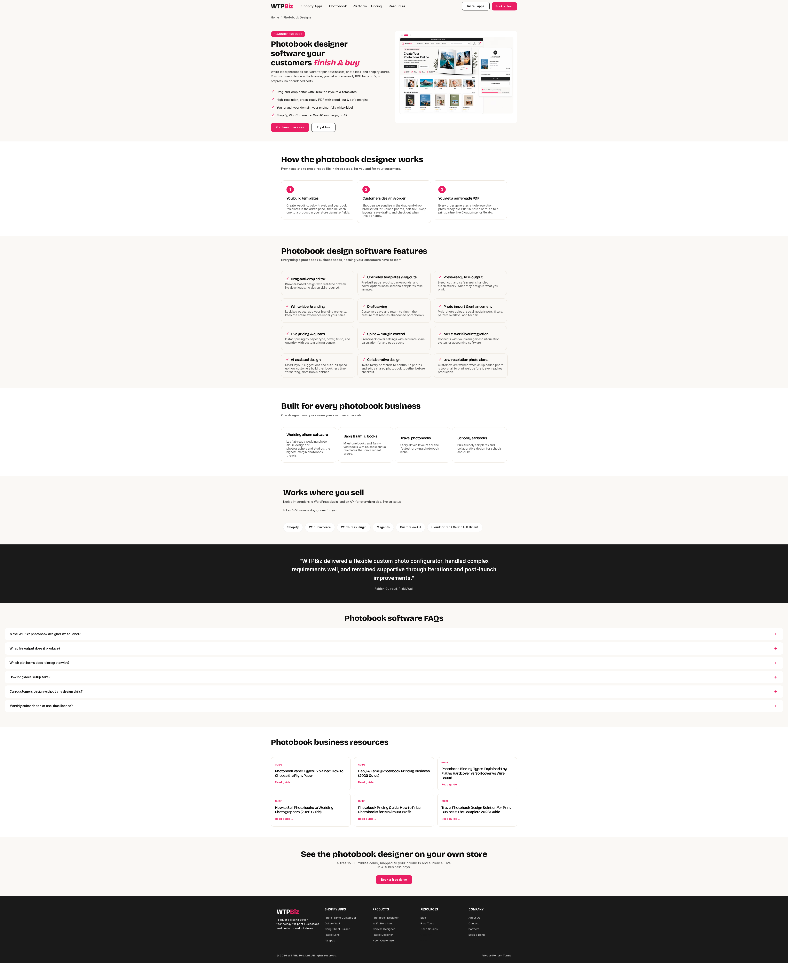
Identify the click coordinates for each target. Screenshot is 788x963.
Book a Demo (477, 934)
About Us (474, 917)
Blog (423, 917)
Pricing (424, 940)
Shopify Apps (312, 6)
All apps (330, 940)
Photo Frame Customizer (340, 917)
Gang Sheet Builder (337, 929)
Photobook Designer (386, 917)
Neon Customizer (384, 940)
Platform (360, 6)
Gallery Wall (332, 923)
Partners (473, 929)
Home (275, 17)
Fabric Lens (332, 934)
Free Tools (427, 923)
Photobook (338, 6)
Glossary (426, 934)
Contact (473, 923)
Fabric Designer (383, 934)
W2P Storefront (383, 923)
